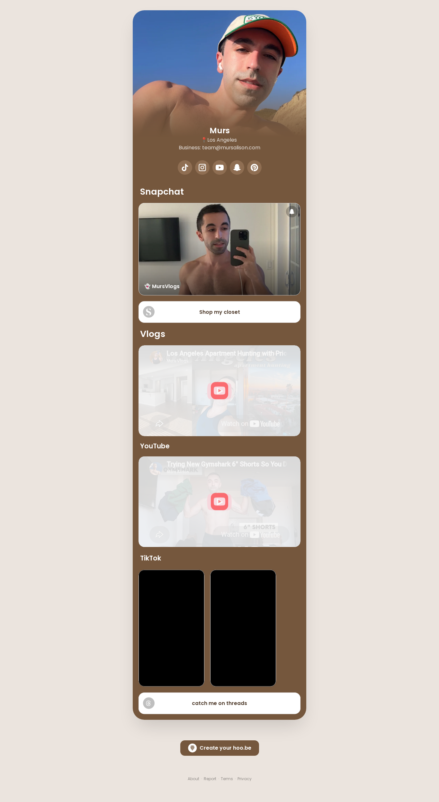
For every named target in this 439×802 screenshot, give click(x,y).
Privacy (244, 778)
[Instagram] (202, 167)
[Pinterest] (254, 167)
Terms (227, 778)
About (193, 778)
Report (210, 778)
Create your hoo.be (225, 748)
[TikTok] (185, 167)
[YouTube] (219, 167)
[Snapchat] (237, 167)
